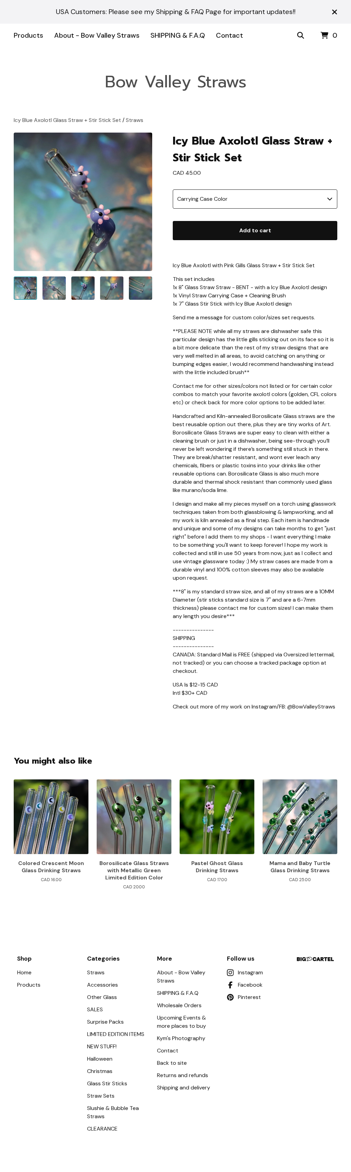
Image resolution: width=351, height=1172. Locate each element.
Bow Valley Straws (175, 82)
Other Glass (102, 997)
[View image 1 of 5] (25, 288)
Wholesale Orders (179, 1005)
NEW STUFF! (102, 1046)
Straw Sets (100, 1095)
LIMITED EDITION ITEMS (115, 1034)
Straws (134, 120)
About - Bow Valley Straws (97, 35)
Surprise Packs (105, 1021)
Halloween (99, 1058)
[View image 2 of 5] (54, 288)
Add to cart (255, 230)
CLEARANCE (102, 1128)
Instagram (250, 972)
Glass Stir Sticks (107, 1083)
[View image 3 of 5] (83, 288)
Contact (229, 35)
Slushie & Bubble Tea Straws (113, 1112)
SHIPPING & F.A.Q (177, 35)
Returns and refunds (182, 1075)
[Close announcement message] (334, 12)
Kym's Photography (181, 1038)
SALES (95, 1009)
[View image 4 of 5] (111, 288)
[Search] (300, 35)
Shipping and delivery (183, 1087)
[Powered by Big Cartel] (315, 959)
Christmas (99, 1071)
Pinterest (249, 997)
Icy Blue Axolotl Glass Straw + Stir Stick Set (67, 120)
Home (24, 972)
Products (28, 35)
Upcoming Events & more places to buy (181, 1021)
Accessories (102, 984)
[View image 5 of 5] (140, 288)
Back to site (172, 1062)
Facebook (250, 984)
